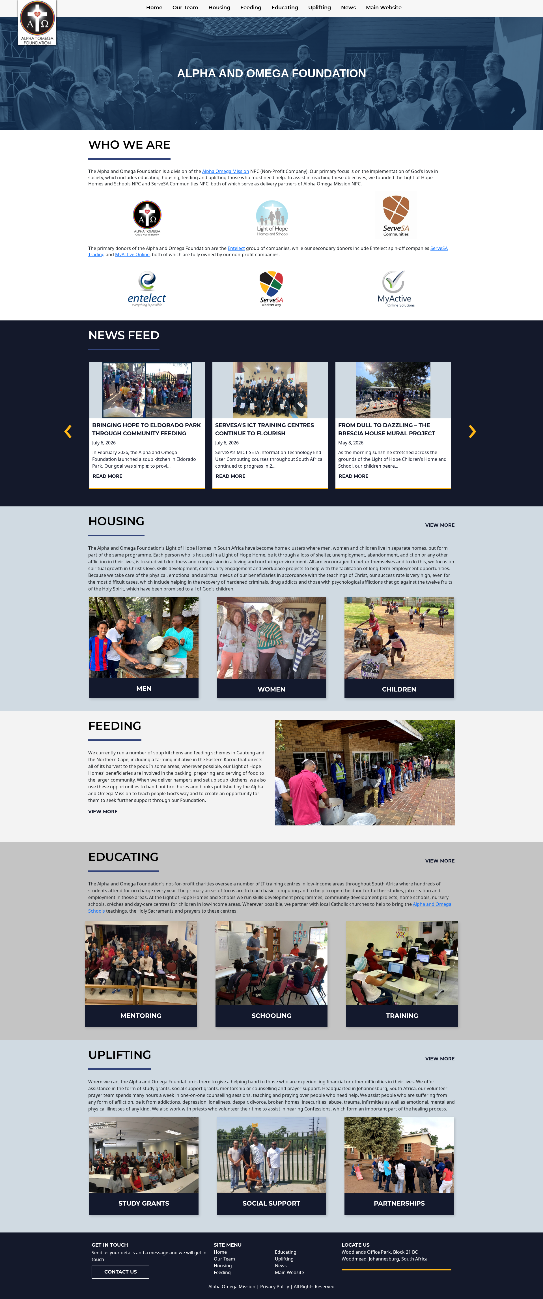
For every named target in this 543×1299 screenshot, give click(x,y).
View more (440, 525)
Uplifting (319, 8)
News (348, 8)
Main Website (384, 8)
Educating (285, 8)
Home (154, 8)
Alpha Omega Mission (225, 171)
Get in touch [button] (110, 1245)
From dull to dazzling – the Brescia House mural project (386, 429)
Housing (219, 8)
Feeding (250, 8)
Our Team (185, 8)
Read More (107, 476)
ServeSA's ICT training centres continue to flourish (264, 429)
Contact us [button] (120, 1272)
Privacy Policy (274, 1286)
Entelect (236, 248)
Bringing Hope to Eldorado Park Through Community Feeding (146, 429)
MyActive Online (132, 254)
